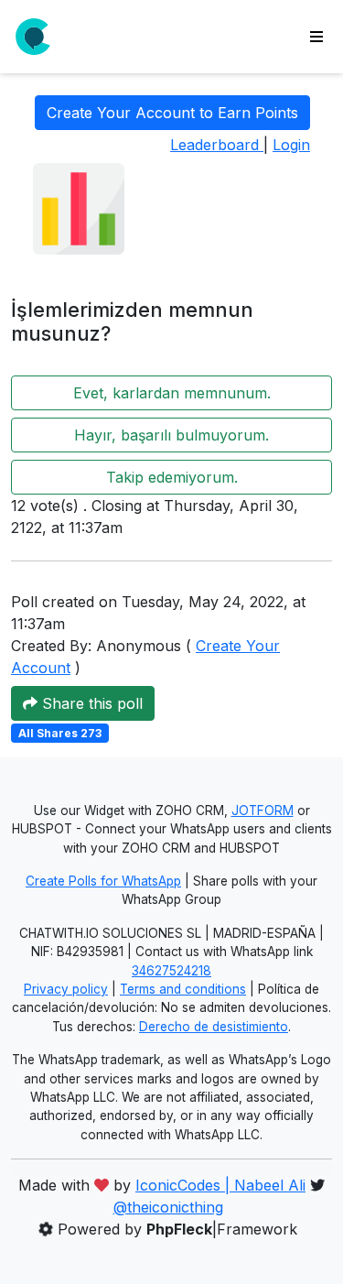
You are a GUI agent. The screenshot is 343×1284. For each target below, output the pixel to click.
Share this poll (90, 703)
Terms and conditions (183, 989)
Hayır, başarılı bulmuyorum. (171, 435)
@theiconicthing (168, 1207)
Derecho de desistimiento (213, 1026)
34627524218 (171, 970)
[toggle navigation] (316, 36)
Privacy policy (66, 989)
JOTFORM (262, 810)
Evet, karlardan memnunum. (172, 393)
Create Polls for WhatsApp (103, 881)
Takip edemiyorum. (172, 477)
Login (291, 145)
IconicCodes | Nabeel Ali (220, 1185)
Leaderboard (216, 145)
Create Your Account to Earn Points (172, 112)
